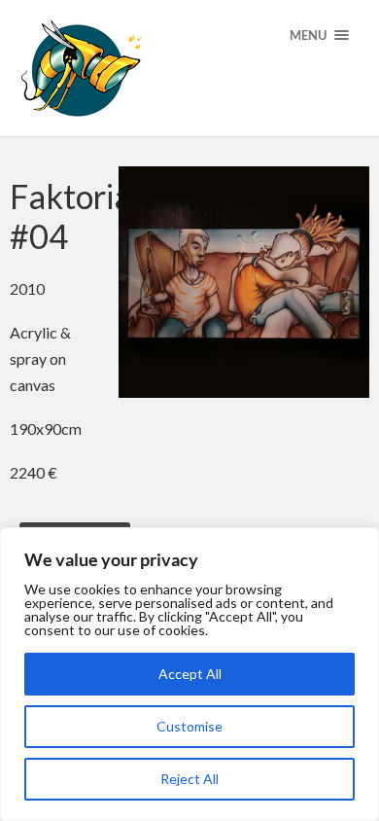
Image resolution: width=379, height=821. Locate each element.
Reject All (189, 778)
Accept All (190, 673)
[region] (189, 674)
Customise (189, 726)
